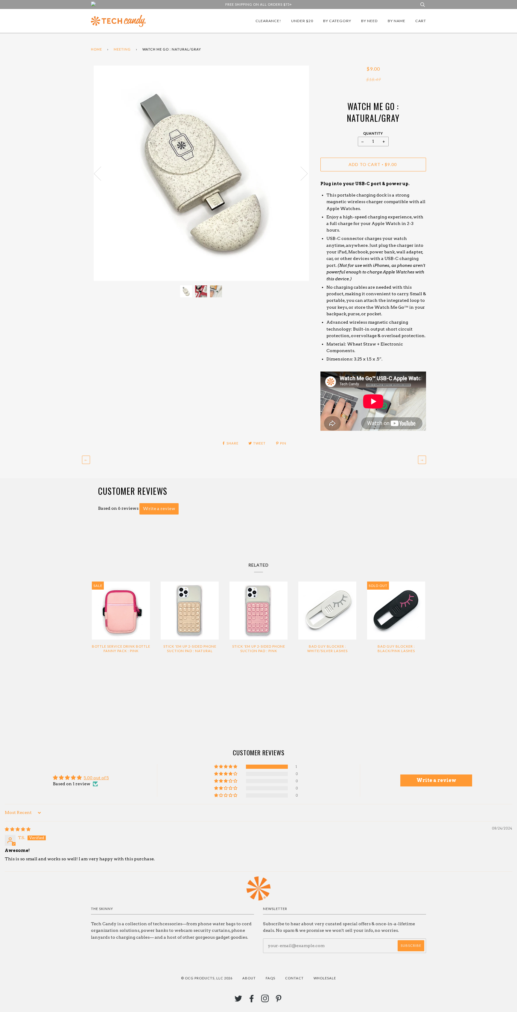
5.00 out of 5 (96, 777)
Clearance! (268, 21)
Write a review (159, 508)
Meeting (122, 49)
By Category (337, 21)
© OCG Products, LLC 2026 (206, 978)
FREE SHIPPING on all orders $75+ (258, 4)
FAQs (270, 978)
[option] (201, 173)
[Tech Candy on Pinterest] (279, 1000)
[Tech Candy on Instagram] (265, 1000)
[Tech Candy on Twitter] (238, 1000)
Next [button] (300, 173)
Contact (294, 978)
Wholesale (325, 978)
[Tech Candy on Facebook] (252, 1000)
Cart (420, 21)
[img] (18, 829)
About (249, 978)
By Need (369, 21)
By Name (396, 21)
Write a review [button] (436, 780)
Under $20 (302, 21)
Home (96, 49)
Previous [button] (101, 173)
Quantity (373, 133)
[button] (226, 767)
